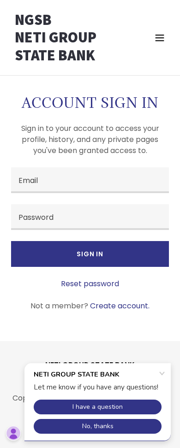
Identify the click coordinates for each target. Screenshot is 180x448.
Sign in (90, 254)
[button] (159, 38)
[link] (66, 58)
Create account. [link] (120, 306)
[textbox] (90, 180)
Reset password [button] (90, 283)
